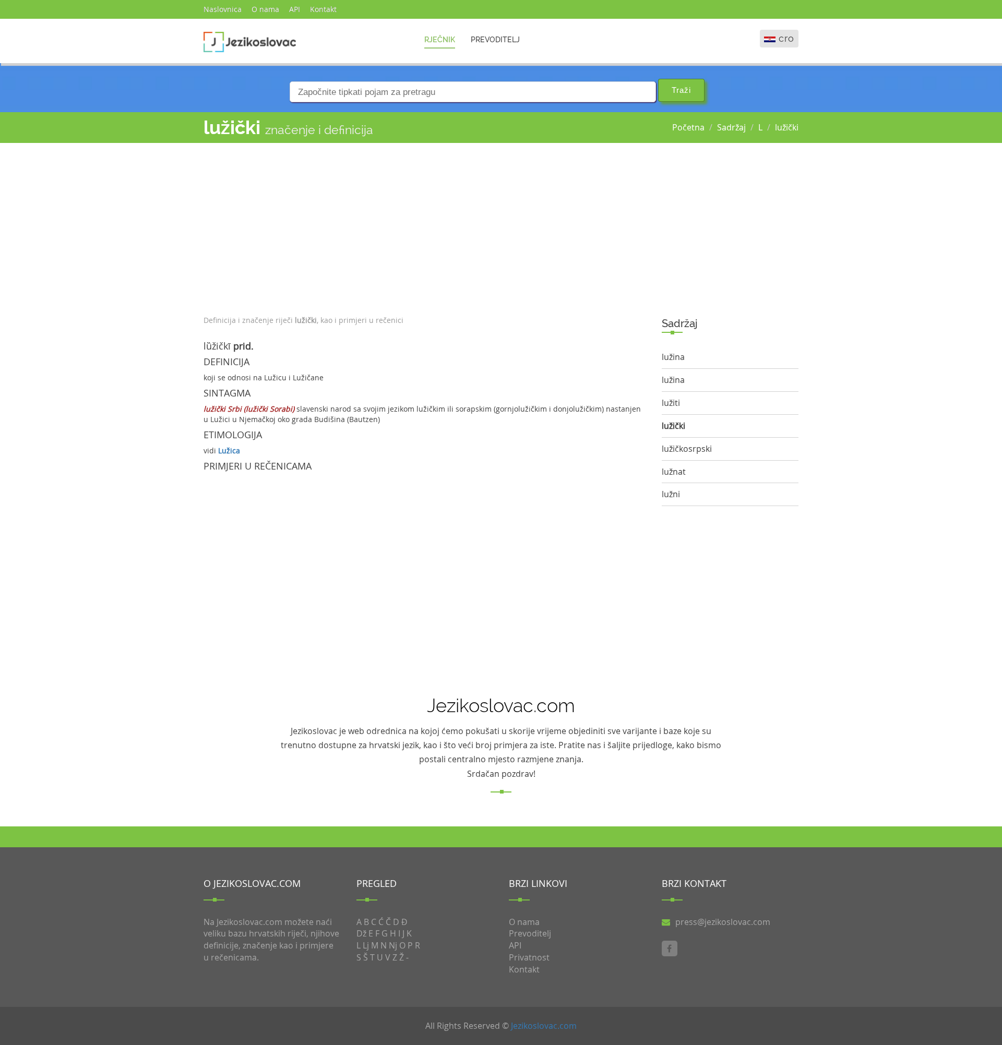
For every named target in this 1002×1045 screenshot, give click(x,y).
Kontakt (323, 9)
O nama (265, 9)
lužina (673, 357)
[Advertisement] (425, 226)
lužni (671, 494)
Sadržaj (731, 127)
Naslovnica (223, 9)
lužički (786, 127)
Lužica (229, 450)
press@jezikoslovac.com (722, 922)
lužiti (671, 403)
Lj (366, 945)
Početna (688, 127)
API (294, 9)
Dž (361, 933)
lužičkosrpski (687, 448)
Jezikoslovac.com (544, 1025)
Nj (393, 945)
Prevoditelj (495, 39)
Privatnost (529, 957)
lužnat (674, 471)
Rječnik (439, 39)
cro (786, 38)
